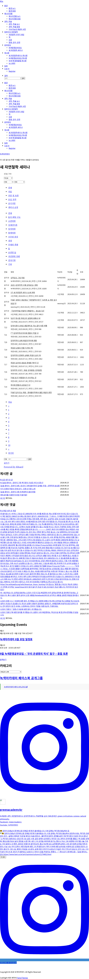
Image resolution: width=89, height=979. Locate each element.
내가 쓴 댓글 (11, 510)
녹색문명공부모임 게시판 (18, 58)
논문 (10, 39)
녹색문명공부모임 (15, 47)
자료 (10, 191)
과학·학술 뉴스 (14, 24)
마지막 (11, 453)
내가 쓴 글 (9, 479)
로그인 (2, 498)
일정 (6, 66)
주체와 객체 (13, 244)
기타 (10, 264)
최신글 (2, 479)
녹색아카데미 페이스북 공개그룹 (21, 678)
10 (9, 445)
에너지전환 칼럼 (15, 18)
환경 (6, 5)
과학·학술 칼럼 (14, 26)
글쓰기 (6, 462)
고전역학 (12, 221)
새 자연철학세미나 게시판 (18, 55)
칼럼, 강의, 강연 (14, 42)
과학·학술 (8, 21)
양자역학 (12, 228)
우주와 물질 (13, 236)
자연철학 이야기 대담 (16, 34)
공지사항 (12, 203)
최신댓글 (3, 510)
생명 (10, 240)
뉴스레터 (12, 63)
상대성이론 (12, 224)
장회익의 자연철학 (11, 32)
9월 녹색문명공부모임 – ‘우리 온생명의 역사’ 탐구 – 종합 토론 (34, 653)
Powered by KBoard (13, 466)
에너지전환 (8, 13)
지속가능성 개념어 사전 (17, 29)
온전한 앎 (12, 252)
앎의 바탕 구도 (14, 217)
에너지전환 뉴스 (15, 16)
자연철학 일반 (14, 256)
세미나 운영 (13, 207)
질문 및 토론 (13, 195)
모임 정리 (12, 199)
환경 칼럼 (12, 11)
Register (12, 71)
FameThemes (22, 977)
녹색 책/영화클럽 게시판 (17, 60)
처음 (10, 402)
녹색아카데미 (5, 154)
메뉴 (1, 1)
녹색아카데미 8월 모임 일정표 (16, 639)
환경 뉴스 (12, 8)
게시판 (6, 53)
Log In (6, 68)
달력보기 (3, 659)
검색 (29, 459)
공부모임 (7, 45)
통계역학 (12, 232)
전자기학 (12, 260)
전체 (10, 187)
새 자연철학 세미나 (16, 50)
